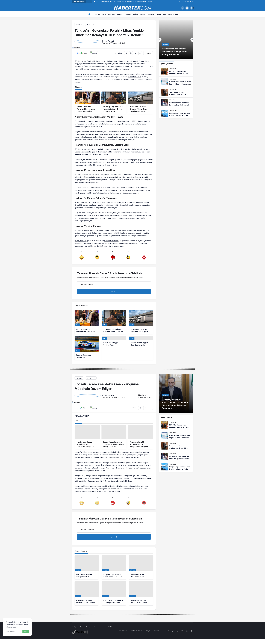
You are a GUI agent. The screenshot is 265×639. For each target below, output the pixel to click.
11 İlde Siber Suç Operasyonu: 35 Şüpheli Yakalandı (173, 51)
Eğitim (104, 14)
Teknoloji (150, 14)
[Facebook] (168, 598)
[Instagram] (177, 598)
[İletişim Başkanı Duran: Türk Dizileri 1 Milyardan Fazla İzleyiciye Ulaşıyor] (176, 113)
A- (140, 53)
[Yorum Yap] (131, 53)
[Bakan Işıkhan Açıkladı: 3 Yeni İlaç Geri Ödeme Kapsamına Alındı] (176, 82)
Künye (148, 599)
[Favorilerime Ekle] (126, 53)
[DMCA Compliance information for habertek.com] (80, 600)
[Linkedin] (186, 598)
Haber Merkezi (108, 41)
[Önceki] (87, 2)
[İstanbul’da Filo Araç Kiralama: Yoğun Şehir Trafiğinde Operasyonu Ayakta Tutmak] (141, 322)
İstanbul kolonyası (82, 154)
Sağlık (135, 14)
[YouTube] (182, 598)
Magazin (128, 14)
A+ (136, 53)
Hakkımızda (123, 599)
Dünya (97, 14)
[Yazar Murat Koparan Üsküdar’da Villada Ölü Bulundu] (176, 92)
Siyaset (142, 14)
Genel (89, 24)
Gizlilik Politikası (10, 631)
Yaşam (158, 14)
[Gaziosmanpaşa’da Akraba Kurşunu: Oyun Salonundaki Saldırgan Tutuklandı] (176, 103)
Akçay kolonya (114, 121)
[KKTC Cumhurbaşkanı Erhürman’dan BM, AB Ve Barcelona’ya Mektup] (176, 71)
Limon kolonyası (134, 77)
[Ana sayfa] (89, 14)
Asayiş (165, 44)
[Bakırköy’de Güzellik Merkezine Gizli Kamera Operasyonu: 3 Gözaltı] (87, 566)
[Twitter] (172, 598)
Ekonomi (111, 14)
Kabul (25, 631)
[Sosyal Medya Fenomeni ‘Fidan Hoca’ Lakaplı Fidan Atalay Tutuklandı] (114, 550)
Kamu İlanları (173, 14)
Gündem (120, 14)
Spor (164, 14)
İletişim (156, 599)
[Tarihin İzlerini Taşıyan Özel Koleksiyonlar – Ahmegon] (141, 348)
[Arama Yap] (182, 8)
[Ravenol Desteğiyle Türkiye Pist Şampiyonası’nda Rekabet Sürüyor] (87, 348)
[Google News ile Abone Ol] (82, 53)
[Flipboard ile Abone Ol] (94, 53)
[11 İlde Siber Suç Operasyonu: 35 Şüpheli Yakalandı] (176, 39)
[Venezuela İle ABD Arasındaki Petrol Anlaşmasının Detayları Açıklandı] (141, 550)
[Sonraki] (90, 2)
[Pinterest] (191, 598)
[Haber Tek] (132, 8)
